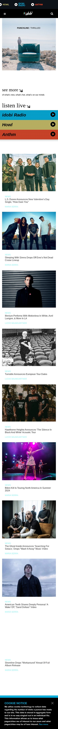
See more (43, 724)
